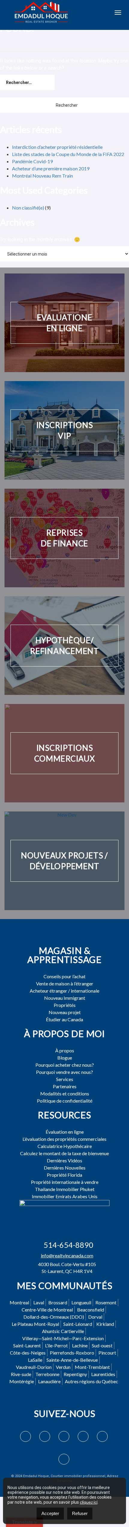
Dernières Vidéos (64, 1160)
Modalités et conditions (64, 1093)
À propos (64, 1050)
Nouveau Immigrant (64, 998)
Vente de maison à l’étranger (64, 983)
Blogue (64, 1057)
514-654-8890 (68, 1244)
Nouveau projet (65, 1012)
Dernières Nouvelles (65, 1167)
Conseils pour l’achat (65, 976)
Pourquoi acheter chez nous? (64, 1065)
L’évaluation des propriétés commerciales (64, 1139)
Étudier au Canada (64, 1019)
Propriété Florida (64, 1175)
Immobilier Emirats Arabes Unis (65, 1196)
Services (64, 1079)
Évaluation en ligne (65, 1131)
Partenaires (64, 1086)
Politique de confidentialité (64, 1100)
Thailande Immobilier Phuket (64, 1189)
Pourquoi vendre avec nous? (64, 1072)
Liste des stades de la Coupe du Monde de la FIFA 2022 (68, 154)
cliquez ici (89, 1502)
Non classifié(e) (28, 207)
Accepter (50, 1513)
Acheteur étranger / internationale (64, 990)
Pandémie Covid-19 (32, 161)
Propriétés (65, 1005)
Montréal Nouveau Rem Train (42, 175)
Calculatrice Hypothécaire (65, 1146)
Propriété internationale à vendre (64, 1182)
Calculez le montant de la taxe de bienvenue (64, 1153)
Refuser (80, 1513)
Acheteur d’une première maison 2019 (50, 168)
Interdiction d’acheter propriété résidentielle (57, 147)
